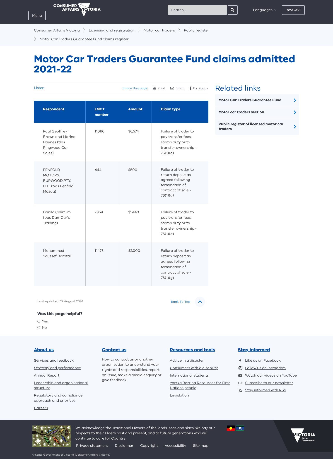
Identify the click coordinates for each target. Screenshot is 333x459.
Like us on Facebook (263, 360)
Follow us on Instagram (265, 367)
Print (161, 88)
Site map (200, 445)
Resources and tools (192, 350)
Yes (45, 321)
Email (180, 88)
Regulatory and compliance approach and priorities (58, 398)
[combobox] (197, 10)
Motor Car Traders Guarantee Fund (250, 100)
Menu (37, 15)
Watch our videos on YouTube (271, 375)
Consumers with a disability (194, 367)
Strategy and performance (57, 367)
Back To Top (180, 302)
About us (44, 350)
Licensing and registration (112, 30)
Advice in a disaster (187, 360)
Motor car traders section (241, 112)
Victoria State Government (303, 436)
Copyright (149, 445)
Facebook (200, 88)
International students (189, 375)
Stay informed (254, 350)
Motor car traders (159, 30)
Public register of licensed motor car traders (251, 126)
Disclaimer (124, 445)
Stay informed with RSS (265, 390)
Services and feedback (54, 360)
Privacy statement (92, 445)
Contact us (114, 350)
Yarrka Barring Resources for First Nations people (200, 385)
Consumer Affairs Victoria (57, 30)
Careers (41, 408)
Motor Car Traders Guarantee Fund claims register (84, 39)
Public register (196, 30)
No (44, 327)
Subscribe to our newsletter (269, 382)
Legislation (179, 395)
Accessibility (175, 445)
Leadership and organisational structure (61, 385)
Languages (263, 9)
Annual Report (46, 375)
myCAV (293, 9)
